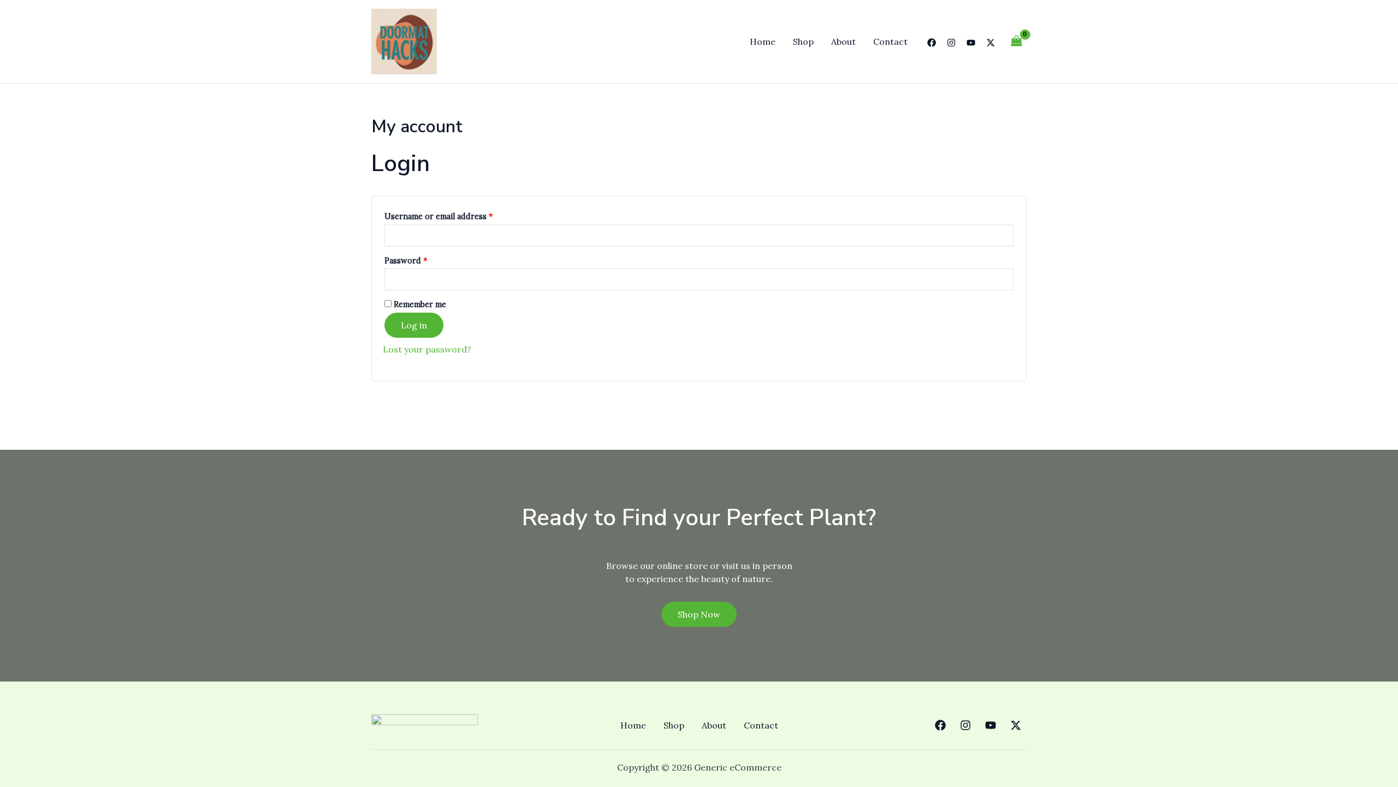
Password (422, 259)
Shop (803, 41)
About (843, 41)
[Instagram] (951, 42)
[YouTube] (971, 42)
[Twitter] (990, 42)
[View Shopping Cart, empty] (1016, 41)
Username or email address (455, 215)
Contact (890, 41)
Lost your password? (427, 349)
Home (762, 41)
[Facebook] (931, 42)
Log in (414, 325)
